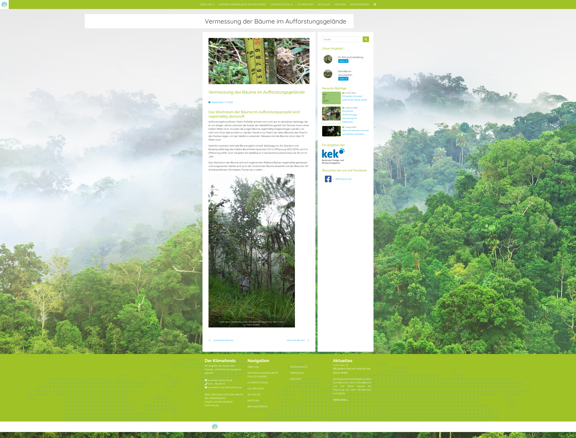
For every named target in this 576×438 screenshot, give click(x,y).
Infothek (340, 4)
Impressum (297, 372)
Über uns (205, 4)
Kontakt (296, 378)
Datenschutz (298, 366)
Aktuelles (324, 4)
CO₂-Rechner (305, 4)
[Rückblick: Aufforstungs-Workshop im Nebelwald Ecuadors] (331, 115)
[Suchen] (366, 39)
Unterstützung (280, 4)
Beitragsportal (360, 4)
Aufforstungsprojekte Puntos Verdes (242, 4)
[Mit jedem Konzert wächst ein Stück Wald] (331, 98)
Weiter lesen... (340, 399)
